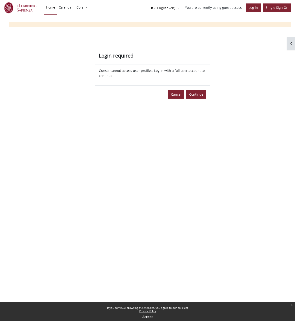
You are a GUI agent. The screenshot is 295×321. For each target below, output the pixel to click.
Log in (253, 7)
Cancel (176, 94)
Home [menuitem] (50, 7)
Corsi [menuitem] (80, 7)
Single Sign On (277, 7)
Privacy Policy (147, 311)
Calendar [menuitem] (66, 7)
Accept (147, 317)
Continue (196, 94)
